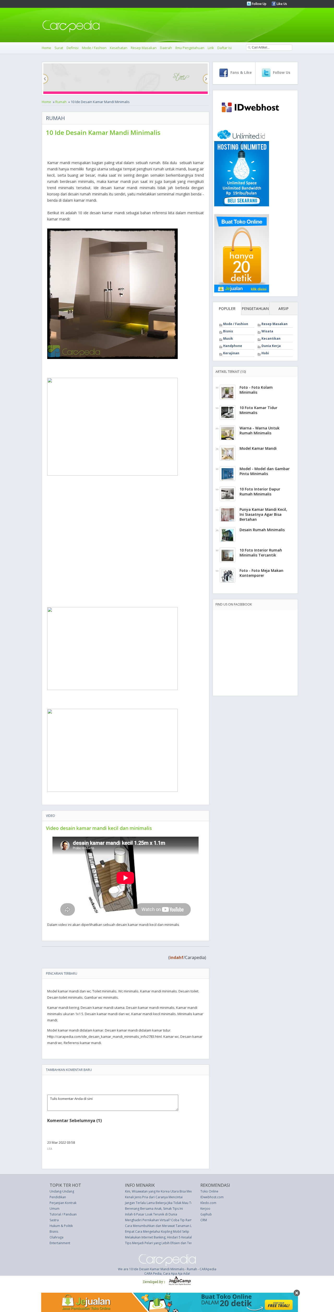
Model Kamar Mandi (258, 448)
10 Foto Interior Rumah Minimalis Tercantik (261, 553)
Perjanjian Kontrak (63, 1203)
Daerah (166, 47)
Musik (228, 338)
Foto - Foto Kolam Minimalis (256, 390)
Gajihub (206, 1214)
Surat (59, 47)
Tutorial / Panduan (63, 1214)
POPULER (227, 308)
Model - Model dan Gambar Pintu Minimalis (265, 471)
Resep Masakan (144, 47)
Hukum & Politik (61, 1226)
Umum (54, 1208)
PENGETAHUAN (255, 308)
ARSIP (283, 308)
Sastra (54, 1220)
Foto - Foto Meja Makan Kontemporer (261, 573)
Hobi (265, 353)
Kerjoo (205, 1208)
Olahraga (56, 1237)
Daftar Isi (224, 47)
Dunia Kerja (271, 346)
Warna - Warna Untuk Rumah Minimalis (259, 430)
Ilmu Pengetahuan (189, 47)
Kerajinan (231, 353)
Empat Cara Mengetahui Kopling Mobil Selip (157, 1231)
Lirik (211, 47)
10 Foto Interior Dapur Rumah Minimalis (260, 491)
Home (46, 47)
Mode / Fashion (94, 47)
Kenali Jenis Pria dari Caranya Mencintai (154, 1197)
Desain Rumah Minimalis (262, 529)
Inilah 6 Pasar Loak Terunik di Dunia (151, 1214)
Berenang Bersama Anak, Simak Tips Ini (154, 1208)
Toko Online (209, 1191)
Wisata (267, 331)
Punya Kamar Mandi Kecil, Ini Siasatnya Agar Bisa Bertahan (263, 514)
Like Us (281, 4)
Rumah (61, 101)
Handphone (232, 346)
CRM (203, 1220)
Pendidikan (58, 1197)
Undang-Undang (62, 1191)
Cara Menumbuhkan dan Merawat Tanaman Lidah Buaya (166, 1226)
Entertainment (60, 1243)
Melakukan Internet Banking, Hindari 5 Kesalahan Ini (163, 1237)
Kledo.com (208, 1203)
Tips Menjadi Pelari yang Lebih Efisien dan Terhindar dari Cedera (172, 1243)
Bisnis (228, 331)
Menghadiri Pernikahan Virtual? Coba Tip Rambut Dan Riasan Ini (171, 1220)
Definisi (73, 47)
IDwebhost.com (212, 1197)
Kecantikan (271, 338)
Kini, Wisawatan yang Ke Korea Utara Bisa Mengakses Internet (170, 1191)
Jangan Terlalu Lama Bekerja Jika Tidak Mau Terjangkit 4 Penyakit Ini (174, 1203)
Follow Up (258, 4)
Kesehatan (118, 47)
